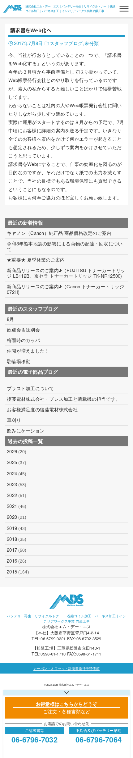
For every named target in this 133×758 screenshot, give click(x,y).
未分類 (91, 43)
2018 (16, 539)
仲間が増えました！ (28, 351)
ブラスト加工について (30, 388)
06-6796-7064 (98, 739)
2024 (16, 473)
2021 (16, 506)
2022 (16, 495)
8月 (10, 319)
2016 (16, 560)
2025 (16, 462)
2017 (16, 549)
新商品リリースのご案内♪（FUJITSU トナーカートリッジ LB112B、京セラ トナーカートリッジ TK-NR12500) (66, 273)
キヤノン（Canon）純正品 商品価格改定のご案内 (59, 233)
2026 (16, 451)
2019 (16, 528)
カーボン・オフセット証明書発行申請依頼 (66, 668)
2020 (16, 517)
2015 (18, 571)
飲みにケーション (26, 430)
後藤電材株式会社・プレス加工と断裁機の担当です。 (63, 399)
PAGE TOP (122, 729)
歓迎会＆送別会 (23, 329)
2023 (16, 484)
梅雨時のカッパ (23, 340)
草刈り (14, 420)
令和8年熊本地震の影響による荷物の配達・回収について (64, 246)
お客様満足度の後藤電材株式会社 (42, 409)
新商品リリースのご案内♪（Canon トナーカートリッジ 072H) (65, 289)
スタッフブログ (66, 43)
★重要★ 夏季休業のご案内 (36, 260)
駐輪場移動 (18, 361)
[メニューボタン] (124, 8)
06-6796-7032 (34, 739)
